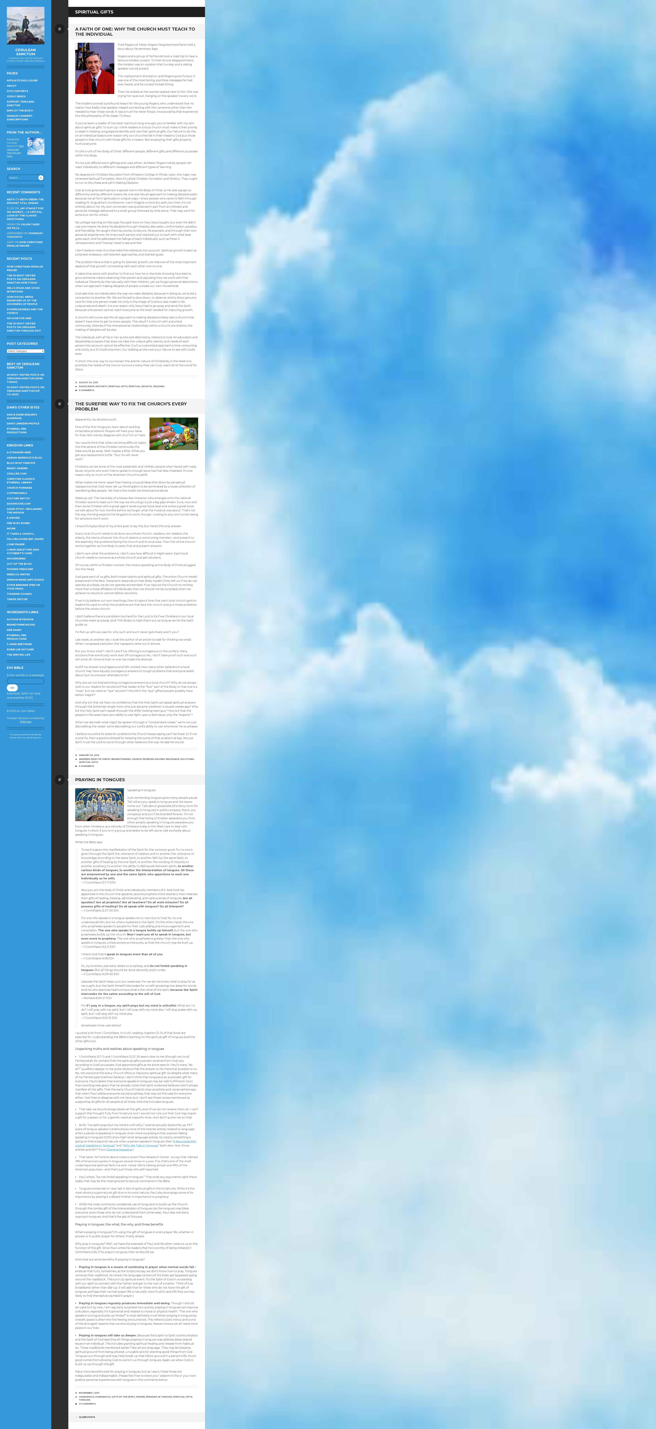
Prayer (140, 1397)
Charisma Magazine (119, 1149)
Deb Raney (14, 630)
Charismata (86, 1397)
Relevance (172, 759)
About (12, 85)
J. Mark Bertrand (19, 644)
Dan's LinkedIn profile (23, 423)
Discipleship (86, 386)
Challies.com (16, 473)
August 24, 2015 (88, 382)
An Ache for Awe (19, 318)
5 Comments (86, 390)
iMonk (11, 528)
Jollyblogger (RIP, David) (25, 539)
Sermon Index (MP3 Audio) (25, 579)
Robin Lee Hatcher (20, 649)
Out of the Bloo (19, 563)
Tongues (84, 1400)
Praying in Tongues (100, 779)
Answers (84, 759)
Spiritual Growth (140, 386)
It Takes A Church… (21, 533)
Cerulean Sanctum (25, 52)
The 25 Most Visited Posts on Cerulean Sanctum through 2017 (24, 327)
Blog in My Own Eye (21, 463)
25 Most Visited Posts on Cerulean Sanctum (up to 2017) (25, 391)
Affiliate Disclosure (22, 80)
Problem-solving (154, 759)
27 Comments (87, 1404)
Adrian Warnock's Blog (24, 457)
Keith (11, 199)
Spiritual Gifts (117, 386)
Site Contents (17, 91)
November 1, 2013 (89, 1393)
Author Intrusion (20, 619)
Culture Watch (18, 498)
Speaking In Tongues (159, 1397)
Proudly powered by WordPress (25, 734)
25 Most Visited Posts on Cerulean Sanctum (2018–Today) (25, 378)
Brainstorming (121, 759)
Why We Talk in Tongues (140, 1145)
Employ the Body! (20, 110)
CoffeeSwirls (17, 493)
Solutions (187, 759)
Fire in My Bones (18, 523)
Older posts (87, 1417)
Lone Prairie (16, 544)
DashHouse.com (19, 503)
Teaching (159, 386)
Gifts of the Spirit (123, 1397)
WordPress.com (34, 737)
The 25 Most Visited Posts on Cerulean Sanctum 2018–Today (22, 279)
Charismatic (103, 1397)
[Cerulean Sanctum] (25, 25)
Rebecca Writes (18, 574)
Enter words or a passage (25, 675)
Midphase (25, 721)
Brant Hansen (17, 468)
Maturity (101, 386)
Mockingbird (16, 558)
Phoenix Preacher (20, 569)
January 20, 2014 (89, 755)
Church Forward (19, 487)
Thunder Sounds (19, 593)
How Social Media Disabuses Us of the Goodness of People (22, 300)
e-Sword (13, 517)
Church (137, 759)
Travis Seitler (17, 599)
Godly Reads (16, 96)
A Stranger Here (19, 452)
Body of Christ (100, 759)
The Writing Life (18, 654)
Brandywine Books (21, 624)
